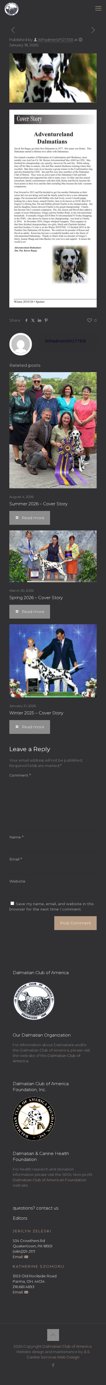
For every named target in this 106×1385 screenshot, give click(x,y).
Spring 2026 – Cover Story (36, 597)
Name (16, 837)
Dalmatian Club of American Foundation (49, 1180)
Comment (20, 775)
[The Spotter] (11, 8)
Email (15, 859)
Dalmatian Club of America (67, 1346)
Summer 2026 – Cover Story (38, 503)
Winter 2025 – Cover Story (36, 713)
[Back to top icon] (53, 1335)
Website (17, 881)
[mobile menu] (98, 8)
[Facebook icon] (53, 1365)
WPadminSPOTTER (55, 39)
